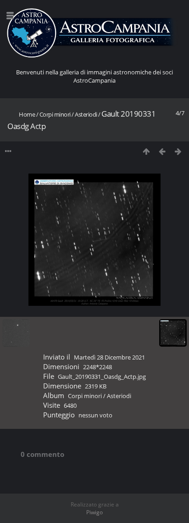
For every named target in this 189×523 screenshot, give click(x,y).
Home (27, 114)
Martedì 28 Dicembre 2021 (109, 357)
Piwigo (94, 512)
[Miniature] (146, 151)
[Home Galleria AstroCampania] (94, 33)
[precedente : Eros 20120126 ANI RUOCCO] (162, 151)
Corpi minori (55, 114)
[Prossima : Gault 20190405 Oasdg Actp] (178, 151)
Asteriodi (86, 114)
